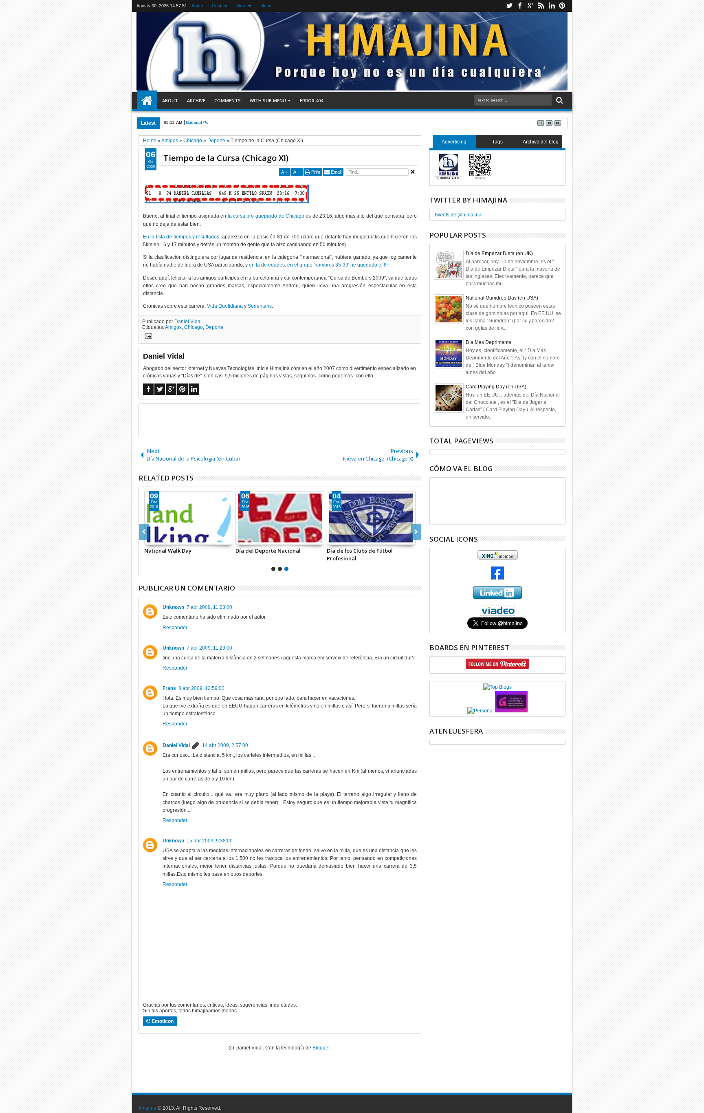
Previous (416, 532)
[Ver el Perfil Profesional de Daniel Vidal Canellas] (497, 614)
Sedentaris (260, 306)
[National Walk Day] (189, 518)
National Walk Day (167, 550)
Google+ (530, 6)
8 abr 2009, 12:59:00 (201, 688)
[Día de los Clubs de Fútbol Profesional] (371, 518)
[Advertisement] (280, 420)
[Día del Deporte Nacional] (280, 518)
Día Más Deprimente (488, 342)
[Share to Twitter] (160, 538)
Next (144, 532)
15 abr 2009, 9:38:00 (210, 841)
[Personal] (480, 711)
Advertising (454, 142)
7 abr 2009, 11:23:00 (209, 607)
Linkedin (551, 6)
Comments (227, 100)
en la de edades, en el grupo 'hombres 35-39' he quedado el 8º (318, 265)
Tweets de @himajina (458, 215)
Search (559, 100)
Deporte (214, 327)
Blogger (321, 1048)
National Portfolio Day (207, 122)
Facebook (520, 6)
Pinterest (562, 6)
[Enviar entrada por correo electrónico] (147, 337)
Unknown (173, 607)
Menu (265, 5)
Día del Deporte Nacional (268, 550)
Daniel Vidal (188, 321)
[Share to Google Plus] (169, 538)
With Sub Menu (268, 100)
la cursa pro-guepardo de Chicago (266, 216)
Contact (219, 5)
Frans (169, 688)
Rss (541, 6)
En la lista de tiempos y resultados (181, 237)
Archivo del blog (541, 142)
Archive (196, 100)
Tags (497, 142)
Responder (175, 627)
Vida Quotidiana (225, 306)
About (197, 5)
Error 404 (311, 100)
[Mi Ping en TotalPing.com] (511, 711)
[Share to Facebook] (151, 538)
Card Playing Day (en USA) (496, 387)
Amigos (173, 327)
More (241, 5)
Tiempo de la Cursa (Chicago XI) (225, 157)
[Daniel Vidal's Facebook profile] (497, 578)
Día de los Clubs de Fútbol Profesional (360, 554)
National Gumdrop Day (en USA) (502, 298)
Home (147, 100)
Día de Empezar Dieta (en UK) (499, 253)
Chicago (193, 327)
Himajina (146, 1108)
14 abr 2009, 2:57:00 (225, 745)
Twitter (509, 6)
